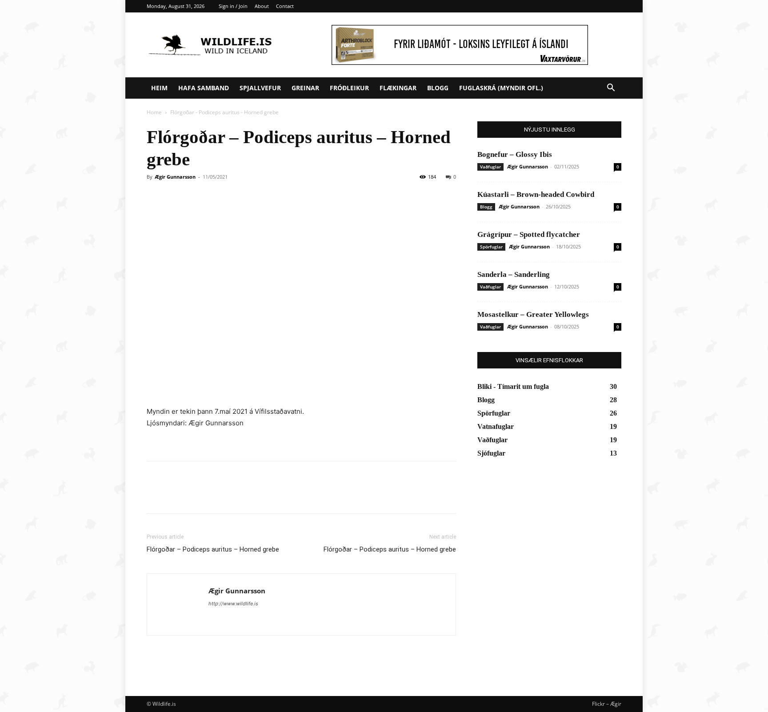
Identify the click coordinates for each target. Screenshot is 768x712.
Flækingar (398, 88)
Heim (159, 88)
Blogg (437, 88)
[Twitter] (176, 495)
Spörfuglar (491, 247)
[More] (237, 495)
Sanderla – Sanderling (513, 274)
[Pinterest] (196, 495)
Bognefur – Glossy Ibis (514, 154)
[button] (610, 88)
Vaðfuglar (490, 167)
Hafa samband (203, 88)
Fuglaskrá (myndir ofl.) (501, 88)
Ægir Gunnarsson (175, 176)
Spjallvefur (260, 88)
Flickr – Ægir (606, 704)
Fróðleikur (349, 88)
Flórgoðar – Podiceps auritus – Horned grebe (213, 549)
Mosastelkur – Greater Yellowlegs (533, 314)
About (262, 6)
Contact (285, 6)
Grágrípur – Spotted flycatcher (528, 234)
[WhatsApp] (217, 495)
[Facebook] (155, 495)
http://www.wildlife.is (233, 603)
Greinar (305, 88)
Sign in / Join (233, 6)
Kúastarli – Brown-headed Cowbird (535, 194)
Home (154, 112)
